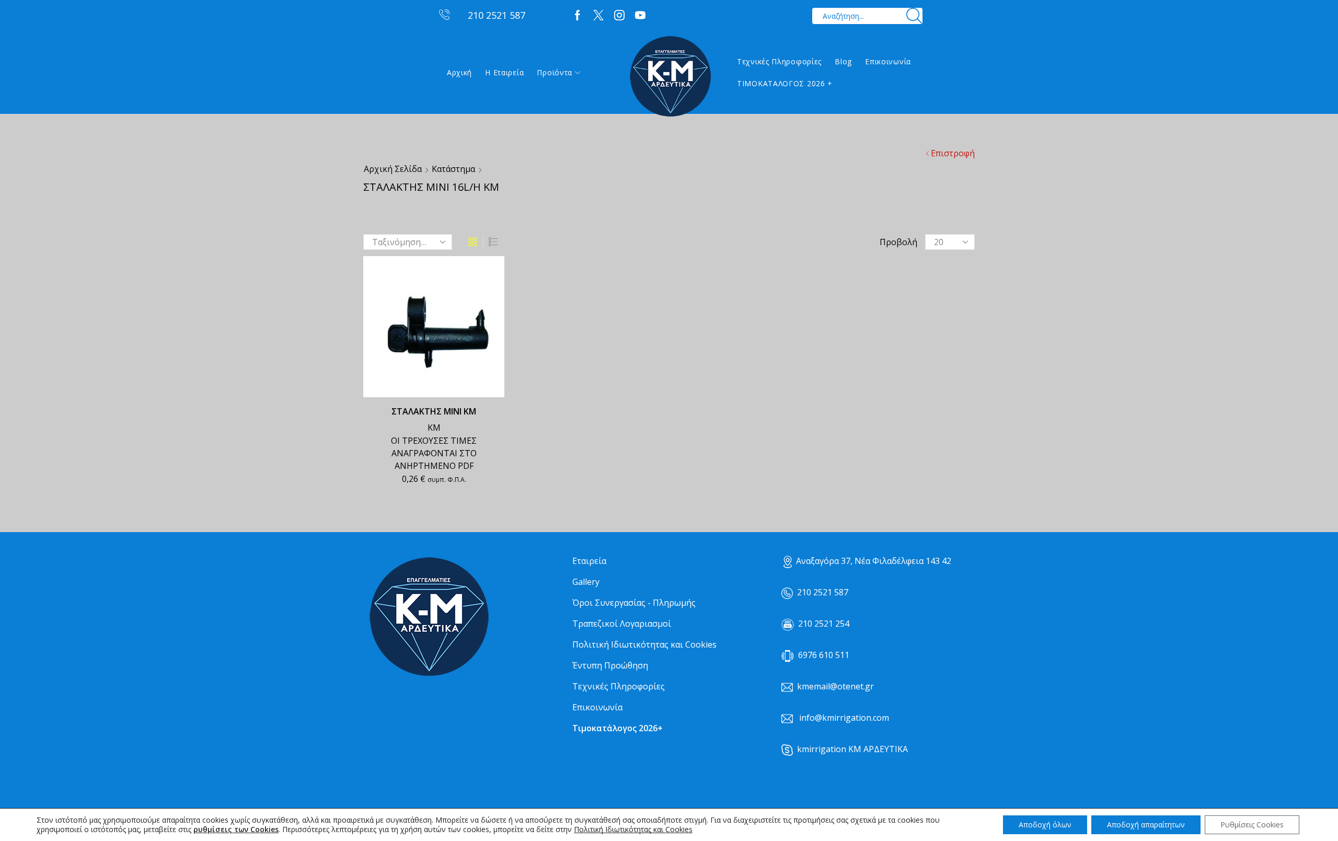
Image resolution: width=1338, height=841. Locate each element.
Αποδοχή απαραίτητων (1146, 825)
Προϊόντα (554, 72)
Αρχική (459, 72)
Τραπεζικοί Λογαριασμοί (621, 623)
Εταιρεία (589, 561)
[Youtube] (640, 15)
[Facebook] (577, 15)
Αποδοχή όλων (1045, 825)
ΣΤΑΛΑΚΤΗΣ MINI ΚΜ (433, 411)
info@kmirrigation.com (844, 717)
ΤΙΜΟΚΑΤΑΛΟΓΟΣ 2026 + (785, 83)
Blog (843, 61)
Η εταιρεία (504, 72)
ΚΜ (434, 427)
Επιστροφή (953, 153)
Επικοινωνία (888, 61)
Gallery (585, 581)
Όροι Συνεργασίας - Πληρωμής (634, 602)
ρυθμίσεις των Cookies (236, 829)
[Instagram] (619, 15)
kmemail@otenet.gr (835, 686)
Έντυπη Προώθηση (610, 665)
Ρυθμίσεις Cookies (1252, 825)
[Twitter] (598, 15)
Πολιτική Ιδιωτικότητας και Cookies (644, 644)
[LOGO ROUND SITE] (428, 617)
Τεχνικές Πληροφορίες (779, 61)
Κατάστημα (453, 169)
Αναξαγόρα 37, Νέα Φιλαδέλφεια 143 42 (873, 561)
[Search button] (914, 16)
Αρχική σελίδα (393, 169)
